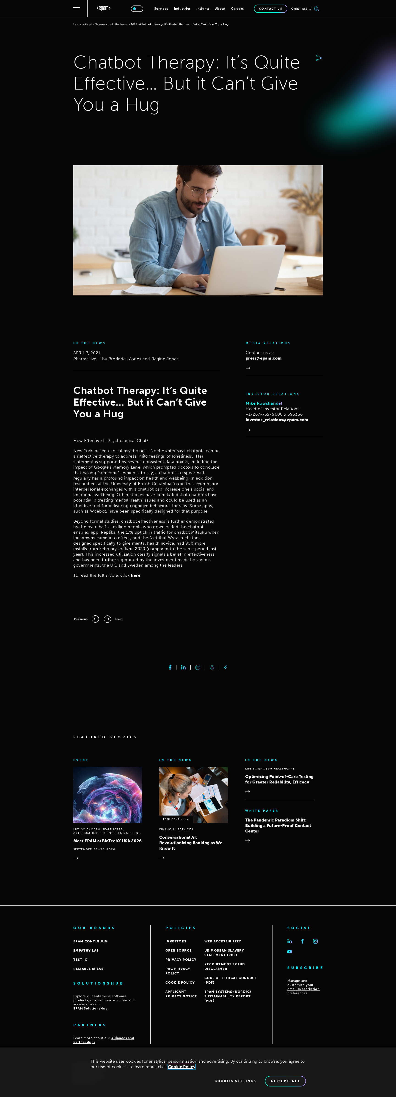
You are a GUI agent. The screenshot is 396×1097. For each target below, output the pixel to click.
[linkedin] (183, 667)
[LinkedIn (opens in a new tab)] (289, 941)
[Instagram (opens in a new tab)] (315, 941)
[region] (198, 1072)
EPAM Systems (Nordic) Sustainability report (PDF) (227, 996)
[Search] (317, 8)
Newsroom (102, 24)
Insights (202, 9)
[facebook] (170, 667)
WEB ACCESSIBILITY (222, 941)
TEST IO (80, 960)
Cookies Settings (235, 1081)
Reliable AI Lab (88, 969)
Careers (237, 9)
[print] (198, 667)
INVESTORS (176, 941)
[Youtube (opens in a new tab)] (289, 951)
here (135, 575)
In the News (120, 24)
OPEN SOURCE (178, 950)
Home (77, 24)
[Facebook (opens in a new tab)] (302, 941)
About (220, 9)
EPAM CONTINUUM (90, 941)
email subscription (303, 989)
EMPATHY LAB (86, 950)
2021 (134, 24)
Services (161, 9)
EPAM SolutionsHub (90, 1008)
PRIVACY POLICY (181, 960)
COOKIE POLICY (180, 983)
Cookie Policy (181, 1066)
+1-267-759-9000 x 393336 (274, 414)
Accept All (285, 1081)
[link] (225, 667)
